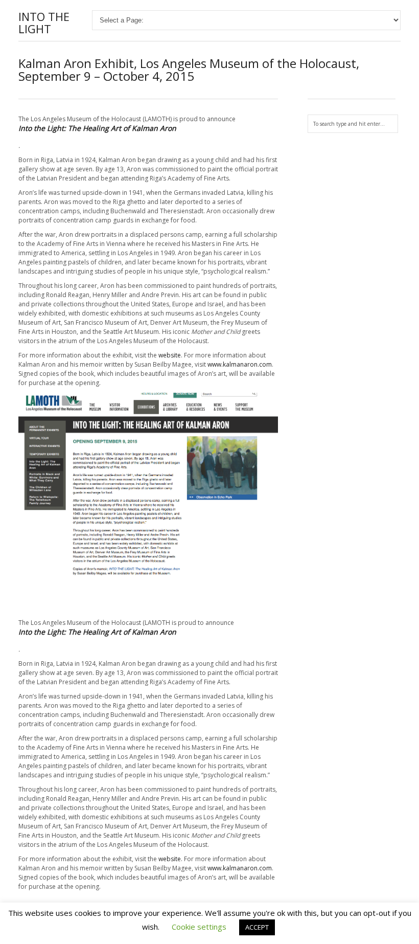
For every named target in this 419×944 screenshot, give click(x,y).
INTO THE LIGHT (43, 22)
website (169, 355)
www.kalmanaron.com (239, 364)
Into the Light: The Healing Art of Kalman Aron (97, 128)
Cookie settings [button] (199, 926)
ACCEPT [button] (257, 927)
